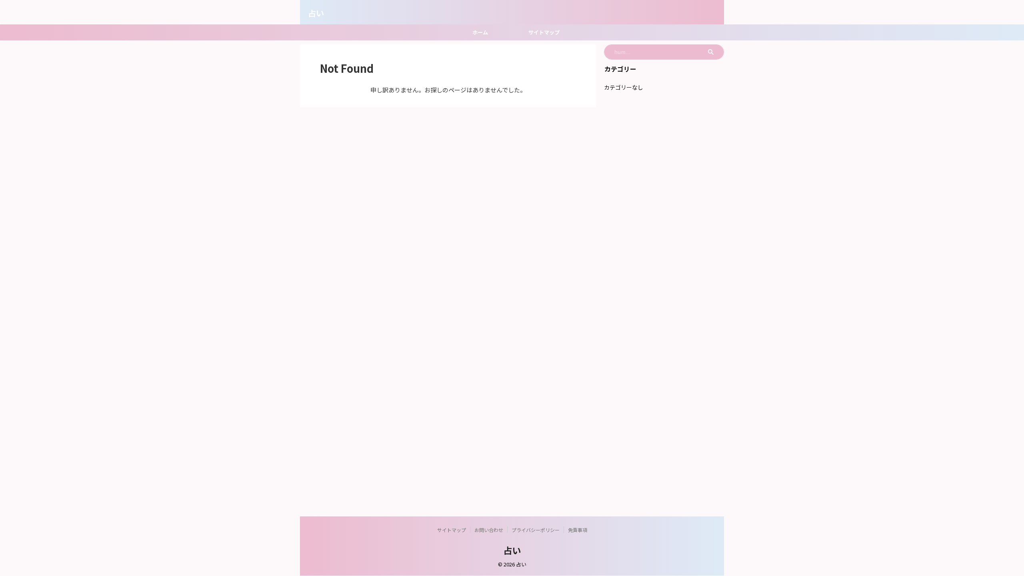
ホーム (480, 32)
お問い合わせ (488, 529)
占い (316, 13)
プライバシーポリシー (536, 529)
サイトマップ (544, 32)
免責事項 (577, 529)
